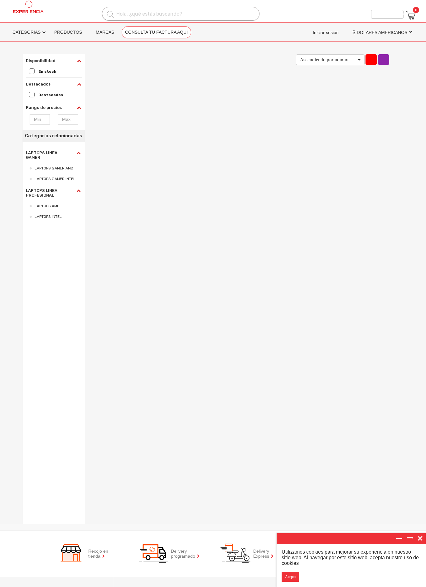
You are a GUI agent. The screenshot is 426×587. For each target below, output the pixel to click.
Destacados (50, 95)
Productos (68, 32)
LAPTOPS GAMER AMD (54, 168)
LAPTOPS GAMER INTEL (55, 179)
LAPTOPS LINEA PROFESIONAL (41, 193)
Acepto (290, 577)
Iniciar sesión (326, 32)
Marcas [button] (105, 32)
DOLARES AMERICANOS (379, 32)
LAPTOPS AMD (47, 206)
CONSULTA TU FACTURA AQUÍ (156, 32)
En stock (47, 71)
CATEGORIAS (26, 32)
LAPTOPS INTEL (48, 216)
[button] (330, 59)
